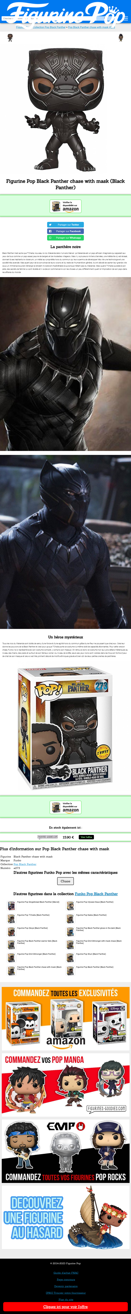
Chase (65, 881)
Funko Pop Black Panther (96, 894)
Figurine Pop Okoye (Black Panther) (32, 928)
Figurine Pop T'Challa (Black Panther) (33, 915)
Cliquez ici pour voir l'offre (65, 1306)
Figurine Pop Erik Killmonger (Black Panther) (36, 954)
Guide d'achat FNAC (66, 1272)
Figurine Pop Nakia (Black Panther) (91, 915)
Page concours (66, 1279)
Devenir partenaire (66, 1286)
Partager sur (68, 224)
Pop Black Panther (25, 864)
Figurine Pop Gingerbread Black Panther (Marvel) (38, 902)
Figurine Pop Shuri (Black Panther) (91, 954)
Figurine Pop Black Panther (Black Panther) (94, 967)
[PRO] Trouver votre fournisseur (66, 1292)
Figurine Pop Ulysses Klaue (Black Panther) (94, 902)
